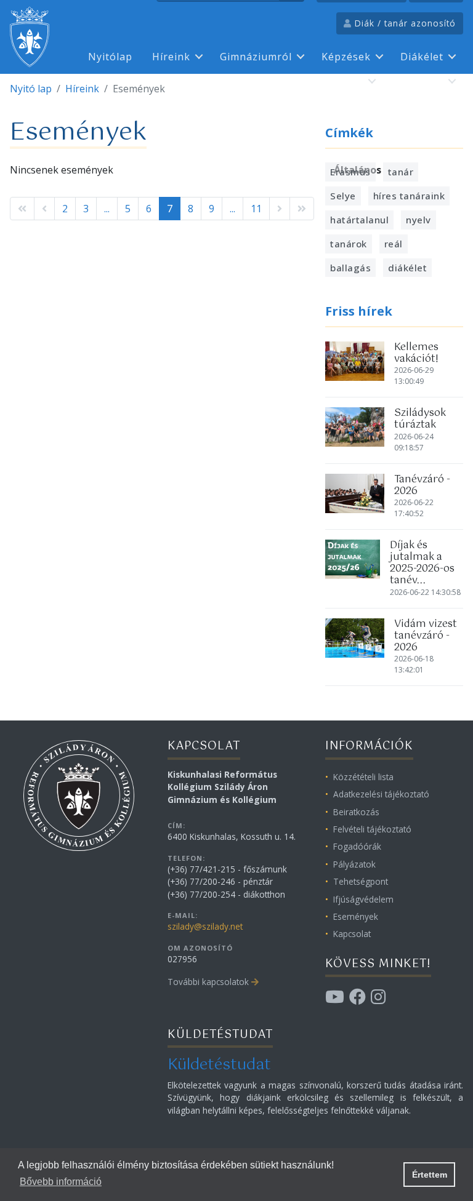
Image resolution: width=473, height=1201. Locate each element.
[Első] (22, 208)
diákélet (407, 267)
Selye (343, 196)
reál (393, 243)
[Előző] (44, 208)
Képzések (346, 56)
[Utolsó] (301, 208)
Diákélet (421, 56)
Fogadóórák (357, 846)
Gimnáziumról (256, 56)
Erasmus (341, 81)
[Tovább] (279, 208)
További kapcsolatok (208, 982)
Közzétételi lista (363, 777)
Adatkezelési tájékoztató (381, 794)
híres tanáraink (409, 196)
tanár (401, 172)
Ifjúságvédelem (363, 899)
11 (256, 208)
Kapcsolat (418, 81)
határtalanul (359, 219)
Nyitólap (110, 56)
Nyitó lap (31, 88)
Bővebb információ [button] (61, 1181)
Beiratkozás (356, 812)
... (107, 208)
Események (355, 916)
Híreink (171, 56)
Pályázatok (354, 864)
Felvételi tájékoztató (372, 829)
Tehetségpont (360, 881)
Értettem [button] (429, 1174)
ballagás (350, 267)
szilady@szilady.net (205, 926)
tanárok (348, 243)
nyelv (418, 219)
